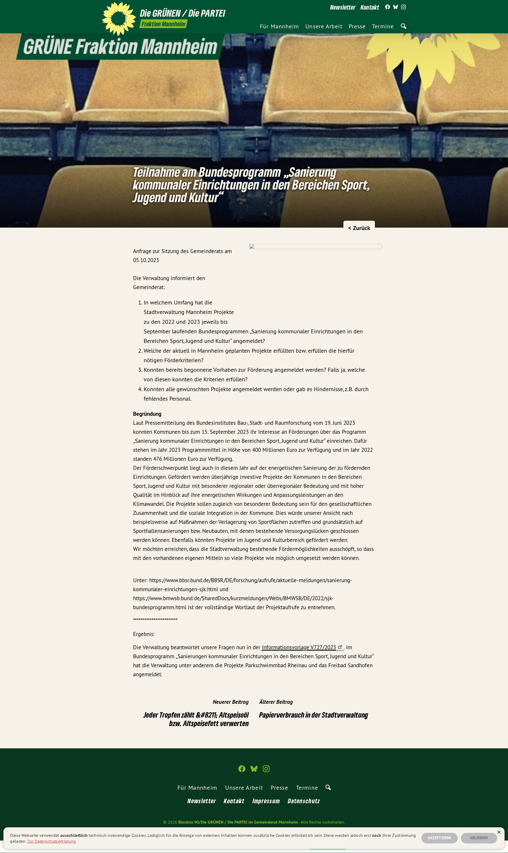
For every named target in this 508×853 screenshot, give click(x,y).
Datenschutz (304, 801)
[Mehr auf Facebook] (388, 7)
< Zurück (359, 228)
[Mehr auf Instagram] (403, 7)
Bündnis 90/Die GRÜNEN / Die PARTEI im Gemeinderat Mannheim (238, 822)
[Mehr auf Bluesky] (396, 7)
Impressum (266, 801)
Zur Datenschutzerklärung (51, 841)
